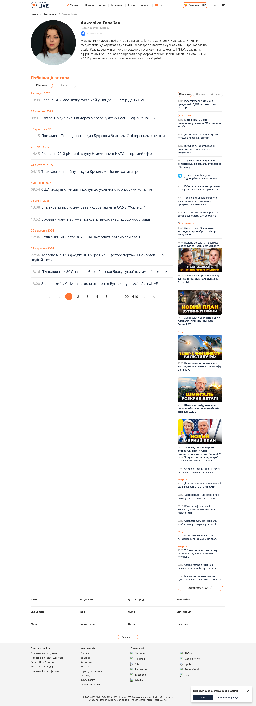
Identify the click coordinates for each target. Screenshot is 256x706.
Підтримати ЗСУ (197, 5)
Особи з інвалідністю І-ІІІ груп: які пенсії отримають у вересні (199, 470)
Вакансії (85, 657)
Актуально (86, 599)
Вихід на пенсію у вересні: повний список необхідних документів (196, 149)
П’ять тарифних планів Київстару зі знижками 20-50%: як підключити (197, 509)
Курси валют (88, 680)
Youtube (140, 653)
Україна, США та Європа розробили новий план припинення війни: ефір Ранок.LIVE (200, 451)
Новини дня (87, 624)
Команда (86, 675)
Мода (34, 624)
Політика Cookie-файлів (45, 671)
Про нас (85, 653)
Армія (102, 5)
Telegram (140, 658)
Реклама (86, 666)
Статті (66, 85)
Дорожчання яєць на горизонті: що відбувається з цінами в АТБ (199, 485)
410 (135, 296)
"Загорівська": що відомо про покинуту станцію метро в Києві (198, 496)
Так (203, 697)
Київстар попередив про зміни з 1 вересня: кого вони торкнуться (199, 188)
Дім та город (136, 599)
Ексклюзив (37, 611)
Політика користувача (44, 653)
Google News (192, 658)
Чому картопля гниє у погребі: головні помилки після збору (199, 459)
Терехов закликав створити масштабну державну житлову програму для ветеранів (197, 201)
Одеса (132, 624)
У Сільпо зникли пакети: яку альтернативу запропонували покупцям (197, 553)
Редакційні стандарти (43, 666)
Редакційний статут (42, 662)
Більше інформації (228, 697)
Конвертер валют (91, 684)
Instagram (141, 669)
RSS (187, 674)
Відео (162, 5)
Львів (131, 611)
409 (126, 296)
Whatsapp (141, 680)
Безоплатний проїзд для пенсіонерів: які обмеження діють (197, 537)
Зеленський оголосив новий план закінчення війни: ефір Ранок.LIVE (199, 321)
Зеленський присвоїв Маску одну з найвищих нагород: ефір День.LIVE (198, 279)
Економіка (117, 5)
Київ (82, 611)
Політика (182, 624)
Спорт (131, 5)
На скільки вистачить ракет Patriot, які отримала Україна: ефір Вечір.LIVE (199, 366)
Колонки (145, 5)
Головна (34, 14)
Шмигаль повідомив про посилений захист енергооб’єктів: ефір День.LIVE (199, 408)
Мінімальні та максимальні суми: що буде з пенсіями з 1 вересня (199, 578)
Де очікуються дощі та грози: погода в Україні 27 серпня (198, 136)
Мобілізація (184, 611)
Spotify (189, 664)
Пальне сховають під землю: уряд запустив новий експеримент (198, 244)
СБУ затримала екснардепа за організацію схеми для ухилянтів (198, 214)
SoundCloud (192, 669)
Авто (34, 599)
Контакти (86, 662)
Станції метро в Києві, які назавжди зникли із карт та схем (197, 566)
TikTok (188, 653)
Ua (215, 5)
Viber (138, 664)
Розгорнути (128, 637)
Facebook (140, 674)
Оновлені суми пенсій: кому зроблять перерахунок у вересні (197, 522)
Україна (74, 5)
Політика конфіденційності (47, 657)
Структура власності (92, 671)
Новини (90, 5)
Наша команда (50, 14)
